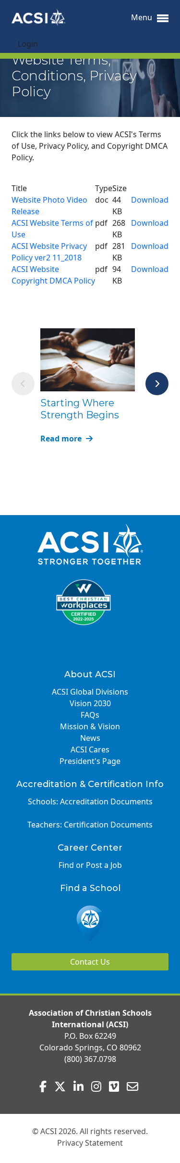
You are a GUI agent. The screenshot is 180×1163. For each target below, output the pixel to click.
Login (28, 44)
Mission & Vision (90, 726)
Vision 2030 (90, 703)
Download (149, 199)
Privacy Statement (90, 1142)
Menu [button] (142, 17)
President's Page (90, 761)
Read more (62, 438)
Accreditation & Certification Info (90, 784)
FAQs (90, 715)
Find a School (90, 888)
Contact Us (90, 961)
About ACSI (90, 674)
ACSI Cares (90, 749)
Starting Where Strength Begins (79, 409)
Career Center (90, 847)
